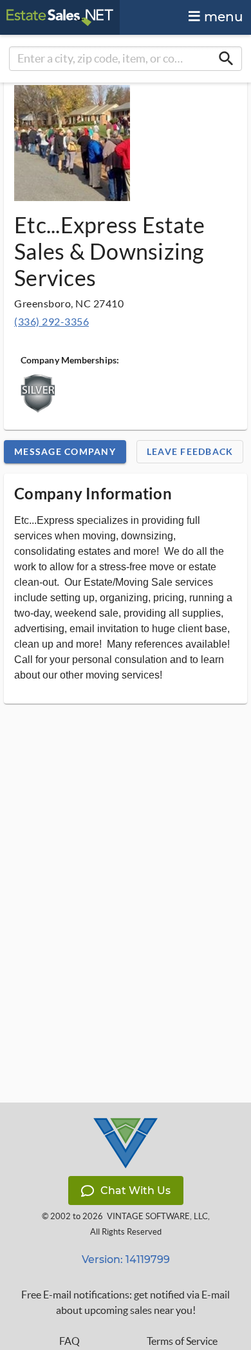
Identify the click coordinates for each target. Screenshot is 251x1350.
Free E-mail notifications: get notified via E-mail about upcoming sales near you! (125, 1302)
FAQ (69, 1341)
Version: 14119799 (126, 1259)
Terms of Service (182, 1341)
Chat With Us (135, 1190)
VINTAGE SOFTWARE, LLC (157, 1216)
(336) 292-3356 (51, 321)
